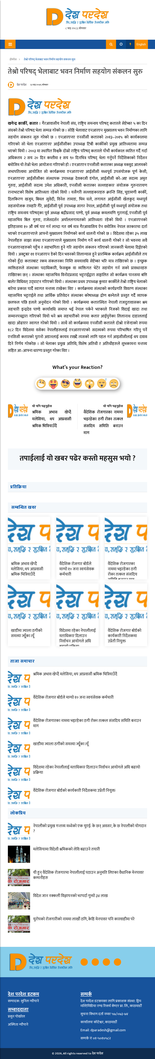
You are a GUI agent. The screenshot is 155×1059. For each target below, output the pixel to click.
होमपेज (13, 59)
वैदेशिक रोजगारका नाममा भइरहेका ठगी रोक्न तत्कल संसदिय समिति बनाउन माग (122, 571)
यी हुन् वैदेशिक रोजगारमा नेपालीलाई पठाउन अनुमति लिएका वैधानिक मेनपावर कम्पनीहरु (88, 875)
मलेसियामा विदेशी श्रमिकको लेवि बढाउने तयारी (66, 849)
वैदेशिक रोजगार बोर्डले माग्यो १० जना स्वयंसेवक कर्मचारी (76, 569)
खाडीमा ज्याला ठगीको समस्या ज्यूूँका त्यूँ (26, 633)
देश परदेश (21, 84)
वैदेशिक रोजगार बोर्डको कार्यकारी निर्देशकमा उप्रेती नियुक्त (124, 636)
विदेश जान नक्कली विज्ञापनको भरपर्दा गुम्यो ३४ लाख (70, 895)
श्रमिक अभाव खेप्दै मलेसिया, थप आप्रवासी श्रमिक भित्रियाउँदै (27, 569)
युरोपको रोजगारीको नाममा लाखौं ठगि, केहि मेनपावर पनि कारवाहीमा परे (84, 919)
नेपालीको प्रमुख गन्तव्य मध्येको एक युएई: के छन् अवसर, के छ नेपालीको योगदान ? (89, 829)
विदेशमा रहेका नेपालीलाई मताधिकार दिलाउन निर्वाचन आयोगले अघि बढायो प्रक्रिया (77, 638)
